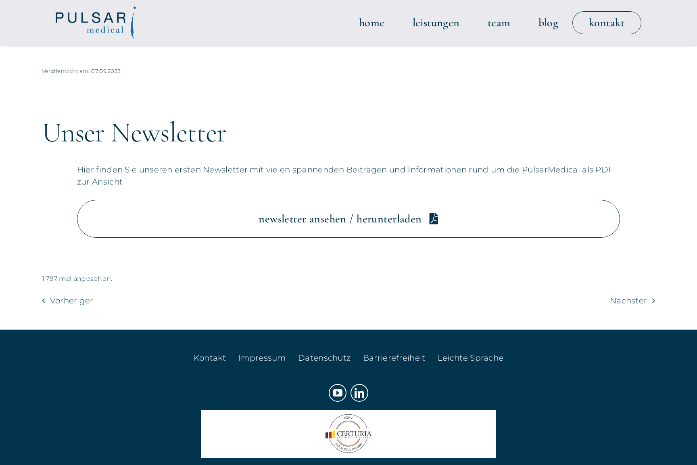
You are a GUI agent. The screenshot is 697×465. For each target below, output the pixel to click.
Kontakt (210, 358)
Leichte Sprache (471, 358)
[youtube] (337, 393)
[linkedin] (359, 393)
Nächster (628, 300)
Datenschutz (324, 358)
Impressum (262, 358)
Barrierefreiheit (394, 358)
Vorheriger (72, 300)
